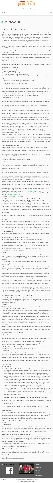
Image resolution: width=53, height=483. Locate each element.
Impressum (38, 464)
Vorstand (38, 472)
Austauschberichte (40, 475)
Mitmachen (38, 473)
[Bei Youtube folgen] (5, 12)
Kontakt (37, 469)
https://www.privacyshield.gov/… (14, 194)
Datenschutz (38, 467)
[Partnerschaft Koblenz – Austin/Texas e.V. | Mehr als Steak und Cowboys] (26, 4)
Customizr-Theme (30, 481)
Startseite (4, 18)
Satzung (38, 465)
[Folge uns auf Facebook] (3, 12)
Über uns (38, 470)
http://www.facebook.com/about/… (31, 191)
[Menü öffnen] (51, 12)
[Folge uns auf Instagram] (7, 12)
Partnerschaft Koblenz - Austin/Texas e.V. (26, 479)
